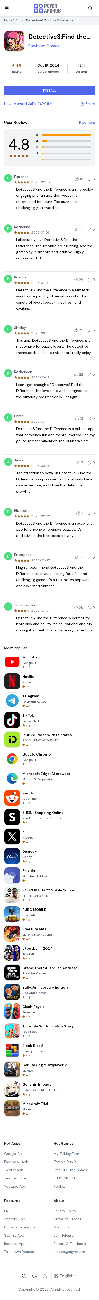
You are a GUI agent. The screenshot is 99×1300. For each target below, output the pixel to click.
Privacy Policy (65, 1211)
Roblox (59, 1186)
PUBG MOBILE (65, 1178)
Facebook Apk (16, 1161)
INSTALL (49, 90)
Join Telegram (65, 1235)
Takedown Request (20, 1251)
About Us (61, 1227)
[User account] (45, 1276)
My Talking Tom (66, 1153)
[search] (90, 8)
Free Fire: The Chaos (70, 1170)
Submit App (14, 1235)
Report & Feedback (70, 1243)
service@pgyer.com (70, 1251)
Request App (15, 1243)
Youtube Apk (15, 1186)
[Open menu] (6, 7)
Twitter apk (13, 1170)
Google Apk (14, 1153)
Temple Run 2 (65, 1161)
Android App (14, 1219)
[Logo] (47, 8)
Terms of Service (67, 1219)
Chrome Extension (19, 1227)
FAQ (7, 1211)
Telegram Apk (15, 1178)
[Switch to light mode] (34, 1276)
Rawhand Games (43, 46)
